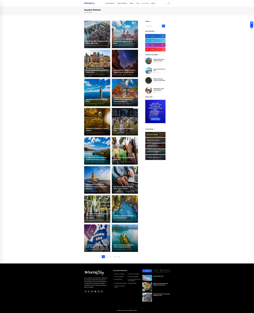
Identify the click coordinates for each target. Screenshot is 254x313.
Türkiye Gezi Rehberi (122, 3)
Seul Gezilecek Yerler (158, 276)
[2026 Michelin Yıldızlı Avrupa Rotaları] (148, 90)
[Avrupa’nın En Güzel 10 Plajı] (148, 70)
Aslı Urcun (119, 45)
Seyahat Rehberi (145, 3)
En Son (147, 270)
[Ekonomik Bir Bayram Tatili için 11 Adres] (148, 61)
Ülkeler (131, 3)
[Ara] (166, 3)
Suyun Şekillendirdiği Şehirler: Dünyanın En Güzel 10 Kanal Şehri (124, 41)
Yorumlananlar (165, 270)
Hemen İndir (155, 119)
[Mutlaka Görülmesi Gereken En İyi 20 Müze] (148, 80)
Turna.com (123, 310)
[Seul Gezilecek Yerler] (147, 278)
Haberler (153, 3)
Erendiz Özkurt (93, 45)
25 (115, 256)
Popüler (156, 270)
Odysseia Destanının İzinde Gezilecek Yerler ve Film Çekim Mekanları (96, 187)
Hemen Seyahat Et (110, 3)
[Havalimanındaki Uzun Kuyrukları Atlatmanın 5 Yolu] (147, 297)
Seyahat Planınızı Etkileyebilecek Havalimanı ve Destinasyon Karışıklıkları (97, 216)
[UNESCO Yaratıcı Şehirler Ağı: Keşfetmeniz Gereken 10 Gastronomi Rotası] (147, 286)
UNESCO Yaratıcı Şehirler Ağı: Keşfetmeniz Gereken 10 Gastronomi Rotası (160, 285)
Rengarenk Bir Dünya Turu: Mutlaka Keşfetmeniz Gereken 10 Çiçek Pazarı (97, 70)
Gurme (137, 3)
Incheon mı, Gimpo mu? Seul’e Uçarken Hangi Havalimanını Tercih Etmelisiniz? (124, 99)
